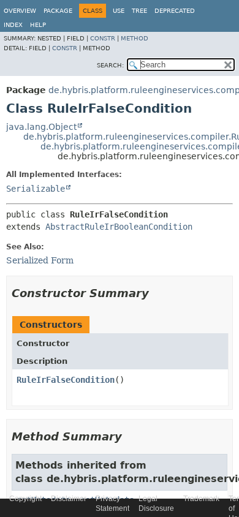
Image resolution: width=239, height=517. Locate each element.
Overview (20, 10)
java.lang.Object (41, 127)
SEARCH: (110, 65)
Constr (102, 38)
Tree (139, 10)
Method (134, 38)
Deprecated (174, 10)
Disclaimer (68, 498)
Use (118, 10)
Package (58, 10)
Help (38, 24)
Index (13, 24)
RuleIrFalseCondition (66, 380)
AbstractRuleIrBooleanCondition (118, 227)
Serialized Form (40, 260)
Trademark (201, 498)
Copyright (25, 498)
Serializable (35, 189)
